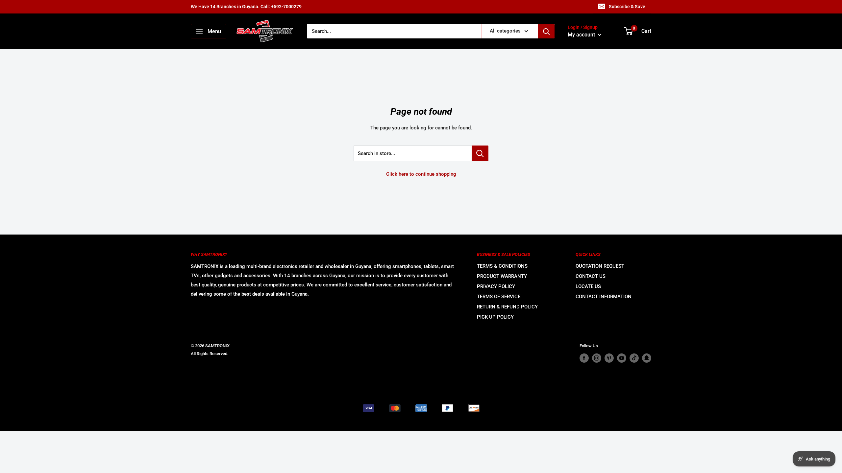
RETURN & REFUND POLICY (507, 307)
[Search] (546, 31)
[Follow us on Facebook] (584, 358)
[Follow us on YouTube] (621, 358)
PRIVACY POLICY (496, 286)
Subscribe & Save (627, 6)
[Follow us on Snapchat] (646, 358)
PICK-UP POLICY (495, 317)
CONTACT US (591, 276)
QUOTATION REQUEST (600, 266)
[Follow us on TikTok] (634, 358)
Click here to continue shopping (421, 174)
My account (582, 35)
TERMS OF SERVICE (498, 297)
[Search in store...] (480, 153)
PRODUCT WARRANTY (502, 276)
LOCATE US (588, 286)
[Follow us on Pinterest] (609, 358)
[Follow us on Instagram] (596, 358)
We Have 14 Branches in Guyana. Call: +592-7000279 (246, 6)
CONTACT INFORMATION (604, 297)
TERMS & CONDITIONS (502, 266)
